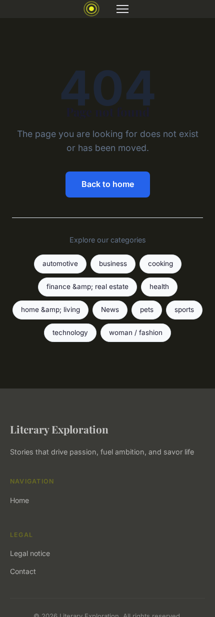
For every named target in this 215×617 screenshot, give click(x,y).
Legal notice (30, 553)
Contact (23, 571)
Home (19, 500)
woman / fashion (135, 332)
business (113, 264)
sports (184, 310)
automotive (60, 264)
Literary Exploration (59, 429)
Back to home (108, 184)
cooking (160, 264)
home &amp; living (50, 310)
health (159, 286)
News (110, 310)
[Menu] (122, 9)
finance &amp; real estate (87, 286)
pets (147, 310)
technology (70, 332)
